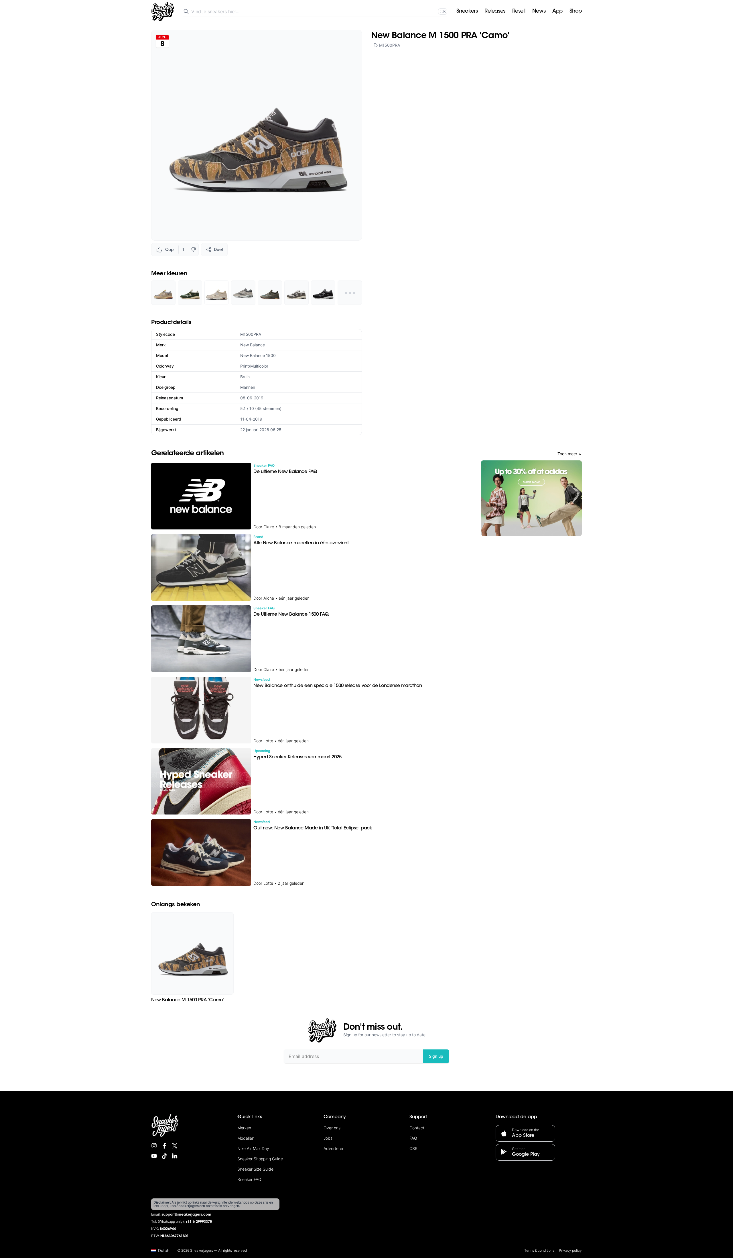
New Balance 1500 (258, 355)
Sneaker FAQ (249, 1179)
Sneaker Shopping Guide (260, 1158)
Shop (576, 11)
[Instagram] (154, 1146)
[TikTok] (164, 1156)
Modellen (245, 1138)
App (557, 11)
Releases (494, 11)
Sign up (436, 1056)
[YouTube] (154, 1156)
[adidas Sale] (531, 498)
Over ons (332, 1127)
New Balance (252, 344)
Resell (518, 11)
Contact (416, 1127)
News (538, 11)
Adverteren (334, 1148)
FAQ (413, 1138)
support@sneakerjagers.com (186, 1214)
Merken (244, 1127)
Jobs (328, 1138)
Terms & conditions (539, 1250)
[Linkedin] (175, 1156)
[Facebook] (164, 1146)
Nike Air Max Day (253, 1148)
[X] (175, 1146)
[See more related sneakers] (350, 292)
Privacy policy (570, 1250)
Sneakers (467, 11)
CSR (413, 1148)
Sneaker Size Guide (255, 1169)
